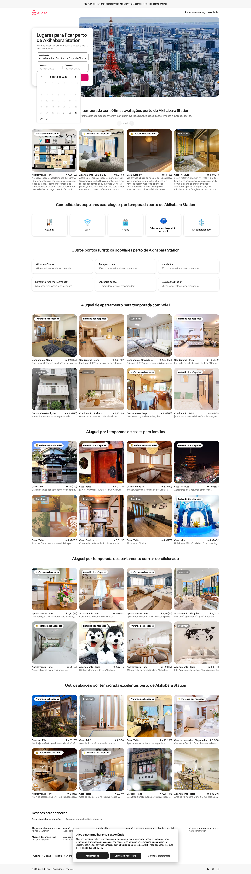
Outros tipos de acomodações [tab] (46, 819)
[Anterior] (119, 123)
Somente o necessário (125, 855)
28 (70, 112)
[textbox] (49, 68)
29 (76, 112)
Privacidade (58, 869)
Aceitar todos (92, 855)
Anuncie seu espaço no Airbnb (201, 12)
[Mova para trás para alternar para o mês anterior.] (42, 77)
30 (41, 118)
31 (47, 118)
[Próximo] (131, 123)
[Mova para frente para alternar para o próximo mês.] (75, 77)
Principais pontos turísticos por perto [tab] (84, 819)
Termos (70, 869)
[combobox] (62, 58)
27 (64, 112)
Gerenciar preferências (159, 855)
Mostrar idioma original (155, 3)
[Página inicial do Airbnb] (39, 12)
